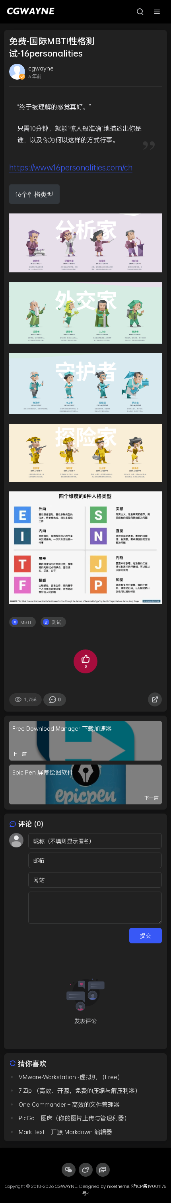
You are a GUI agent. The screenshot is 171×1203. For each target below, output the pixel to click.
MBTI (25, 622)
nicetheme (118, 1186)
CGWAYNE (66, 1186)
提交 (145, 935)
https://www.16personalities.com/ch (70, 167)
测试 (56, 622)
